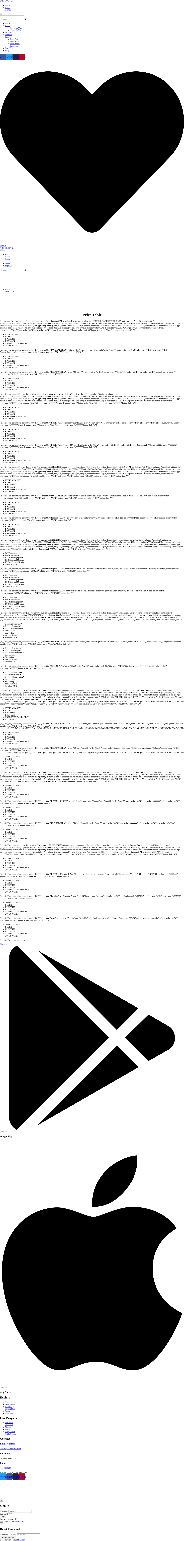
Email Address (7, 1443)
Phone (3, 1463)
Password (4, 1514)
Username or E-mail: (8, 1535)
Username (4, 1511)
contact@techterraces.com (10, 1448)
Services (8, 32)
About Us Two (16, 30)
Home (7, 23)
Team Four (14, 46)
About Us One (16, 28)
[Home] (3, 250)
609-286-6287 (5, 1468)
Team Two (14, 41)
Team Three (15, 44)
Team (7, 37)
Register (21, 1521)
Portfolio (8, 35)
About (7, 26)
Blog (7, 50)
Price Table (9, 48)
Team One (14, 39)
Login (7, 263)
